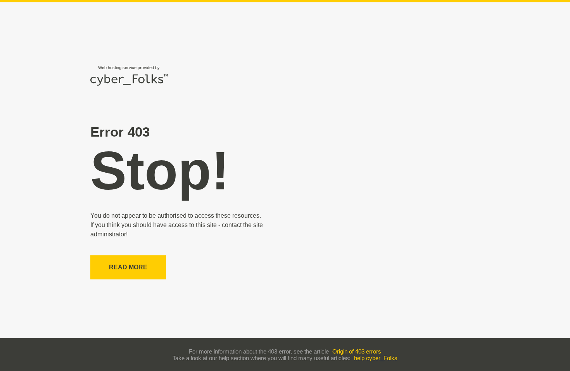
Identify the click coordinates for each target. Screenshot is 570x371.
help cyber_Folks (375, 358)
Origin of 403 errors (356, 351)
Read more (128, 267)
